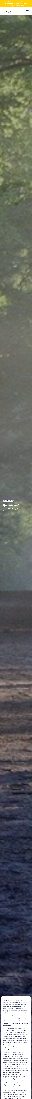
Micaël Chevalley (9, 509)
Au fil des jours (8, 500)
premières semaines (12, 1052)
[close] (30, 3)
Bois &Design (9, 1043)
